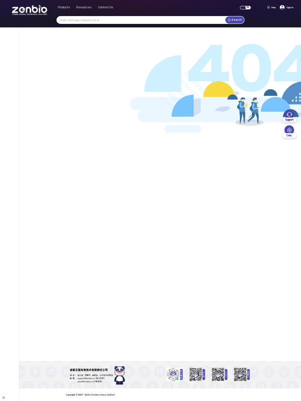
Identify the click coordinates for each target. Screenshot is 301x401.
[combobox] (140, 19)
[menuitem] (3, 397)
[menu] (3, 397)
